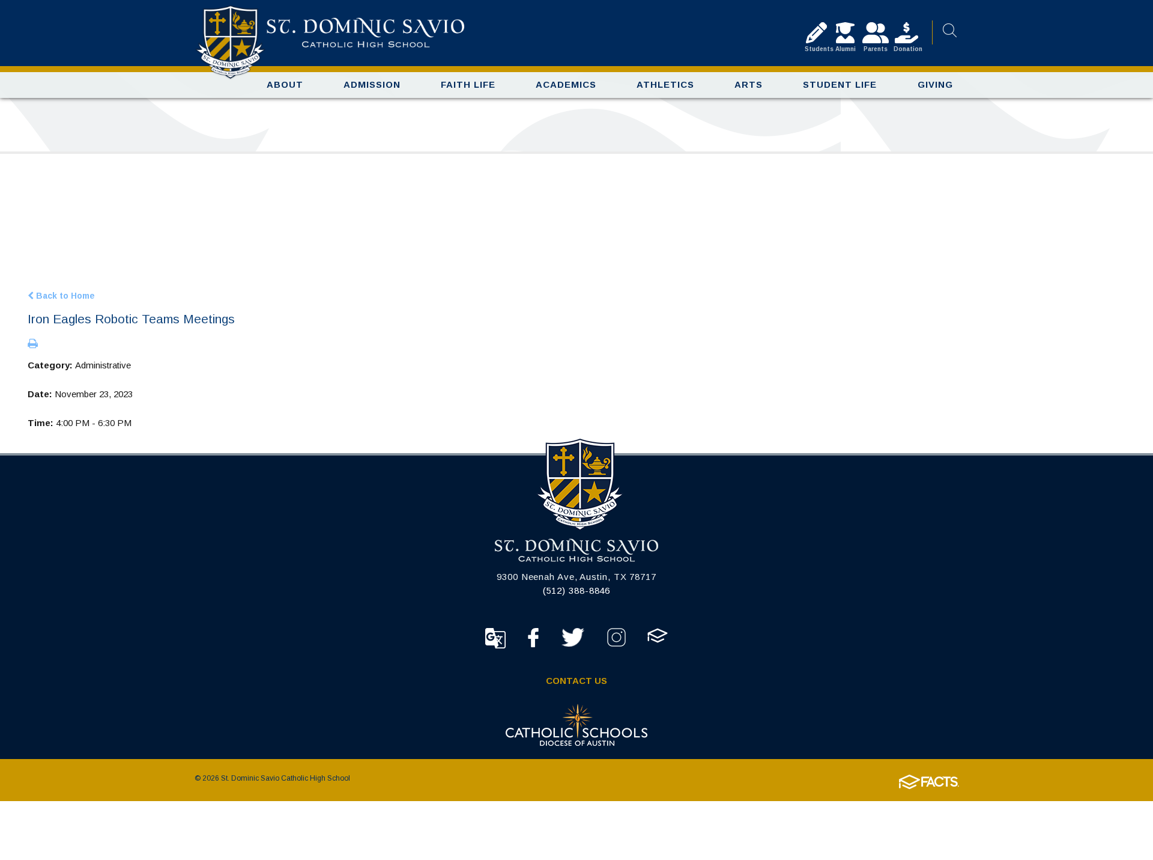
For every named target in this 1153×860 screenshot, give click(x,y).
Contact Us (576, 680)
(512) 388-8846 (577, 590)
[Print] (33, 344)
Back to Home (64, 295)
